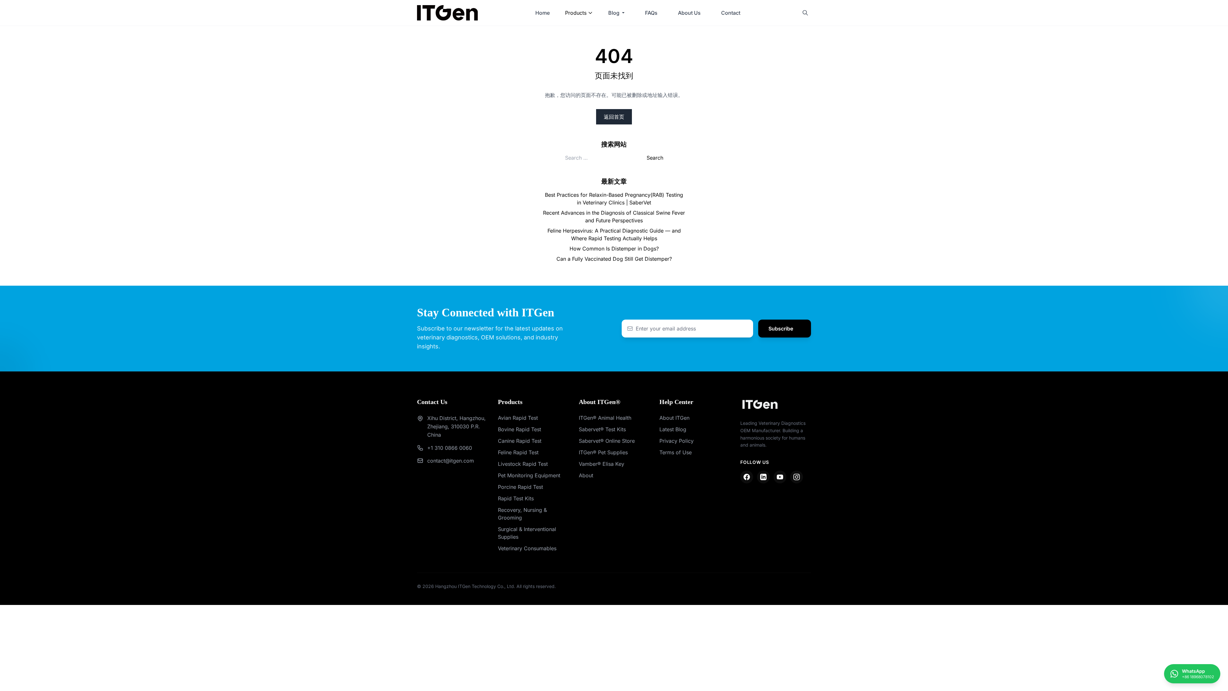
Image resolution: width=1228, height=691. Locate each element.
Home (542, 13)
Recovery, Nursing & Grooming (522, 514)
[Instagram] (796, 477)
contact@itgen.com (450, 460)
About (586, 475)
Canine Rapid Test (519, 441)
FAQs (651, 13)
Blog (613, 13)
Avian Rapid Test (518, 418)
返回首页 (614, 117)
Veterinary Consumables (527, 548)
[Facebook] (746, 477)
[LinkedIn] (763, 477)
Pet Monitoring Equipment (529, 475)
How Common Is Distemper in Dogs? (614, 248)
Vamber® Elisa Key (601, 464)
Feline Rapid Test (518, 452)
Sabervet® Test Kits (602, 429)
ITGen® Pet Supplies (603, 452)
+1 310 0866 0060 (449, 448)
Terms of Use (675, 452)
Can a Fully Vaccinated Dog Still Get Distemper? (614, 259)
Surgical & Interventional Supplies (527, 533)
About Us (689, 13)
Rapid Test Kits (516, 498)
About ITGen (674, 418)
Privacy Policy (676, 441)
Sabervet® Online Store (607, 441)
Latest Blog (672, 429)
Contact (730, 13)
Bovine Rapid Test (519, 429)
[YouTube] (780, 477)
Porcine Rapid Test (520, 487)
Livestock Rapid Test (523, 464)
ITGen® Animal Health (605, 418)
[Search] (805, 13)
